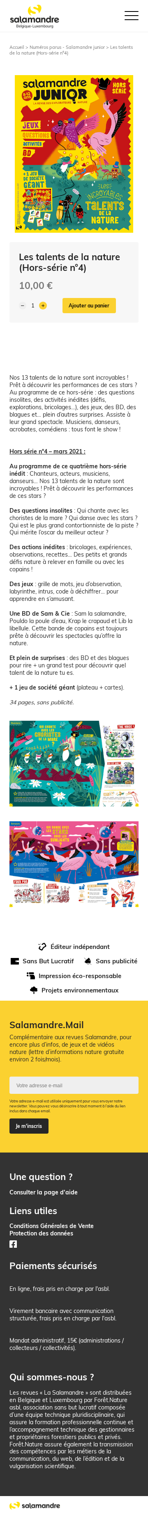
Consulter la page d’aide (43, 1192)
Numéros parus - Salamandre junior (67, 47)
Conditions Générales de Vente (51, 1225)
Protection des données (41, 1233)
